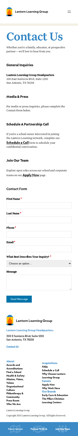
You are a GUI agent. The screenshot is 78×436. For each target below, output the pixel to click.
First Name (14, 199)
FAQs (45, 366)
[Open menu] (69, 11)
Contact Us (12, 346)
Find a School (13, 372)
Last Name (13, 213)
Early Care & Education (55, 395)
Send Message (19, 299)
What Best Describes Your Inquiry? (28, 257)
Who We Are (13, 404)
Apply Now (31, 175)
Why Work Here (51, 388)
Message (11, 272)
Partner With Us (39, 428)
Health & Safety (15, 375)
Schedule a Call (17, 143)
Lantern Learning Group (31, 12)
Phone (11, 228)
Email (10, 242)
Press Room (12, 400)
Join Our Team (62, 428)
